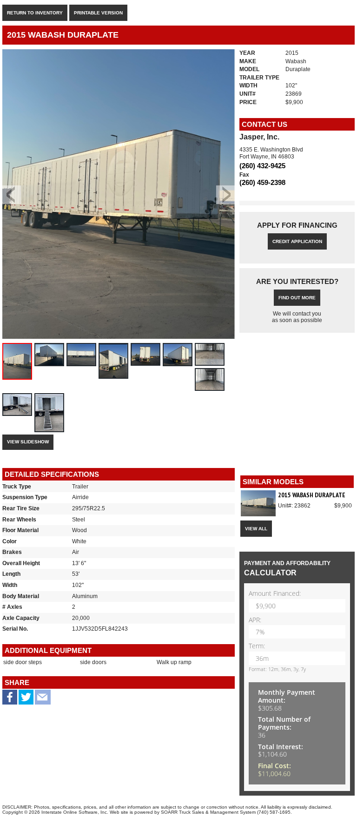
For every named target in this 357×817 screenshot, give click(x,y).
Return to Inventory (35, 12)
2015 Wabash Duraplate (311, 495)
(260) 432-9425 (262, 166)
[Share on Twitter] (26, 700)
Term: (257, 646)
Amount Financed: (275, 594)
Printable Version (98, 12)
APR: (255, 620)
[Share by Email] (43, 700)
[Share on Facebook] (10, 699)
